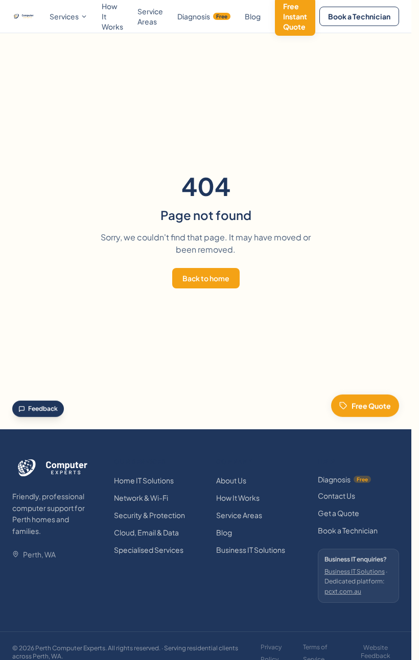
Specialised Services (148, 549)
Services (64, 16)
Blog (253, 16)
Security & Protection (149, 515)
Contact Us (336, 495)
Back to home (205, 278)
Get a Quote (338, 513)
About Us (231, 480)
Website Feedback (375, 651)
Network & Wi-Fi (141, 497)
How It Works (238, 497)
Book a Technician (359, 16)
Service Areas (150, 16)
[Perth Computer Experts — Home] (23, 16)
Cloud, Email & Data (146, 532)
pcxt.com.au (342, 591)
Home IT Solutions (144, 480)
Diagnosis (202, 16)
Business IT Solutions (250, 549)
